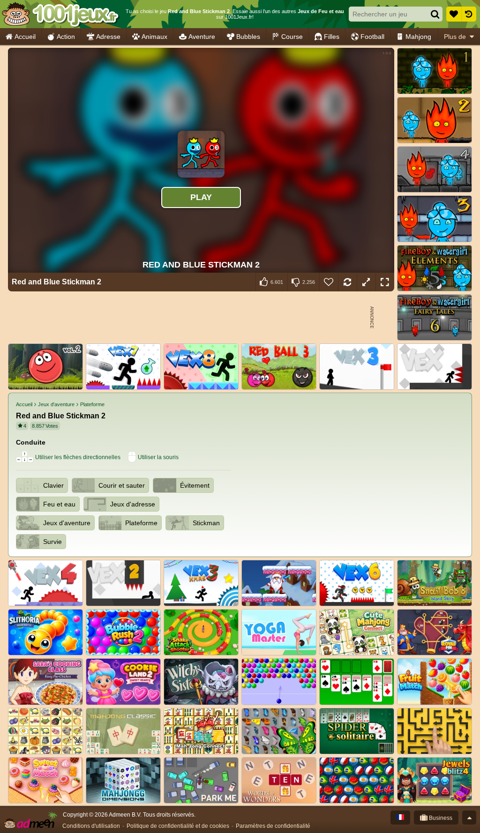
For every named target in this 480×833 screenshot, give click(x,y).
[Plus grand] (366, 282)
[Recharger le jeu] (347, 282)
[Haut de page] (469, 818)
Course (292, 36)
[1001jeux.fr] (60, 14)
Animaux (154, 36)
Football (372, 36)
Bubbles (248, 36)
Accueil (25, 36)
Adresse (108, 36)
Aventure (201, 36)
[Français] (400, 818)
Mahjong (418, 36)
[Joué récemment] (468, 14)
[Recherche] (435, 14)
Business (440, 818)
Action (66, 36)
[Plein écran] (384, 282)
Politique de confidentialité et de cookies (178, 826)
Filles (331, 36)
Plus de (455, 36)
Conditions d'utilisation (91, 826)
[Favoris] (453, 14)
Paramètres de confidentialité (273, 826)
